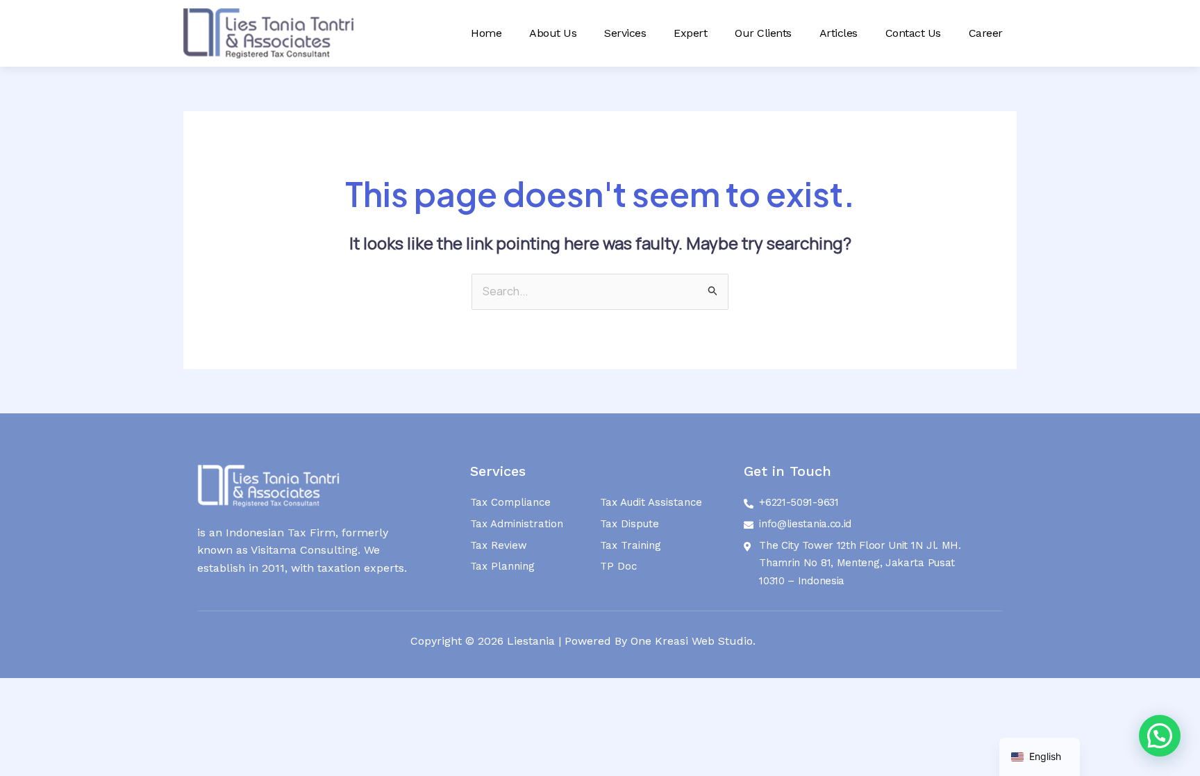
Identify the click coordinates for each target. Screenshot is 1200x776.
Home (486, 33)
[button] (1160, 736)
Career (986, 33)
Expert (690, 33)
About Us (552, 33)
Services (625, 33)
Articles (838, 33)
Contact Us (913, 33)
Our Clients (763, 33)
